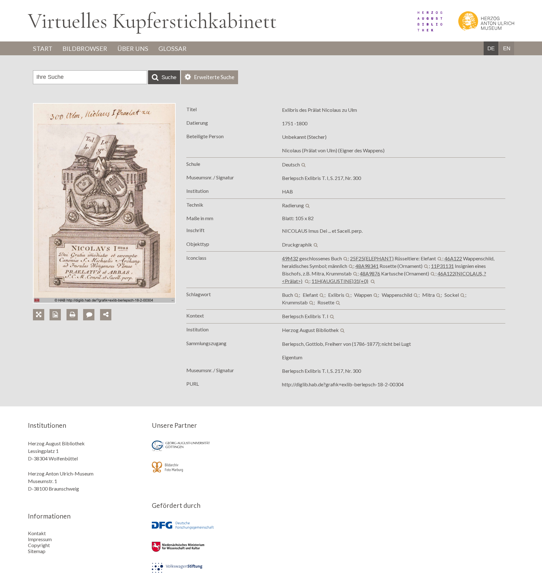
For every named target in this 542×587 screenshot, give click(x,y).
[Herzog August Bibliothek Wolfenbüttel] (422, 29)
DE (491, 49)
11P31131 (442, 266)
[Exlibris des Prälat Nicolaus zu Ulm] (104, 301)
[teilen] (105, 314)
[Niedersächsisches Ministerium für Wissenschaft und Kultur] (209, 551)
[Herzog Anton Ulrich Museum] (478, 29)
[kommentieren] (88, 314)
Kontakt (37, 533)
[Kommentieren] (91, 307)
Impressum (40, 539)
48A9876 (370, 273)
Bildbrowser (84, 48)
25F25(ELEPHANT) (372, 258)
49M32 (290, 258)
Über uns (132, 48)
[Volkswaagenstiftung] (209, 572)
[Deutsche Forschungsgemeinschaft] (209, 530)
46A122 (453, 258)
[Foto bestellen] (58, 307)
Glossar (172, 48)
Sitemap (36, 551)
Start (42, 48)
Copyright (39, 545)
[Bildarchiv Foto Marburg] (209, 471)
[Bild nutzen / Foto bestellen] (55, 314)
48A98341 (367, 266)
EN (506, 49)
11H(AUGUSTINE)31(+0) (339, 281)
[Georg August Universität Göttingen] (209, 450)
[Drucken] (74, 307)
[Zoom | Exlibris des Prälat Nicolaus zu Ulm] (41, 307)
